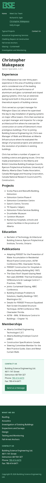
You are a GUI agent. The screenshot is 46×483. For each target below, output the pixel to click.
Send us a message (16, 388)
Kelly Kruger (15, 25)
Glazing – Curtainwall (11, 46)
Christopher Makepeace (19, 21)
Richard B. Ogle (16, 17)
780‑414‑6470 (18, 378)
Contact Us (36, 31)
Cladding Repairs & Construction (15, 39)
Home (4, 13)
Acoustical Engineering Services (15, 35)
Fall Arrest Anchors (10, 43)
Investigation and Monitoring (14, 50)
